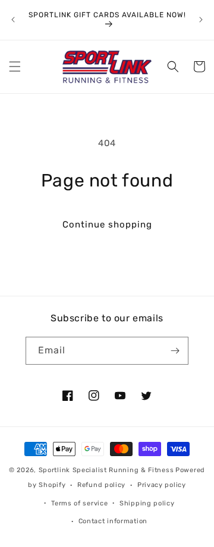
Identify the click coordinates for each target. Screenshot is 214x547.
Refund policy (101, 485)
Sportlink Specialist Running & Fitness (106, 470)
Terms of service (79, 503)
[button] (15, 66)
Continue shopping (107, 224)
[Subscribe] (175, 351)
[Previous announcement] (13, 20)
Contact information (112, 521)
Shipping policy (147, 503)
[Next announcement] (201, 20)
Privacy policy (161, 485)
